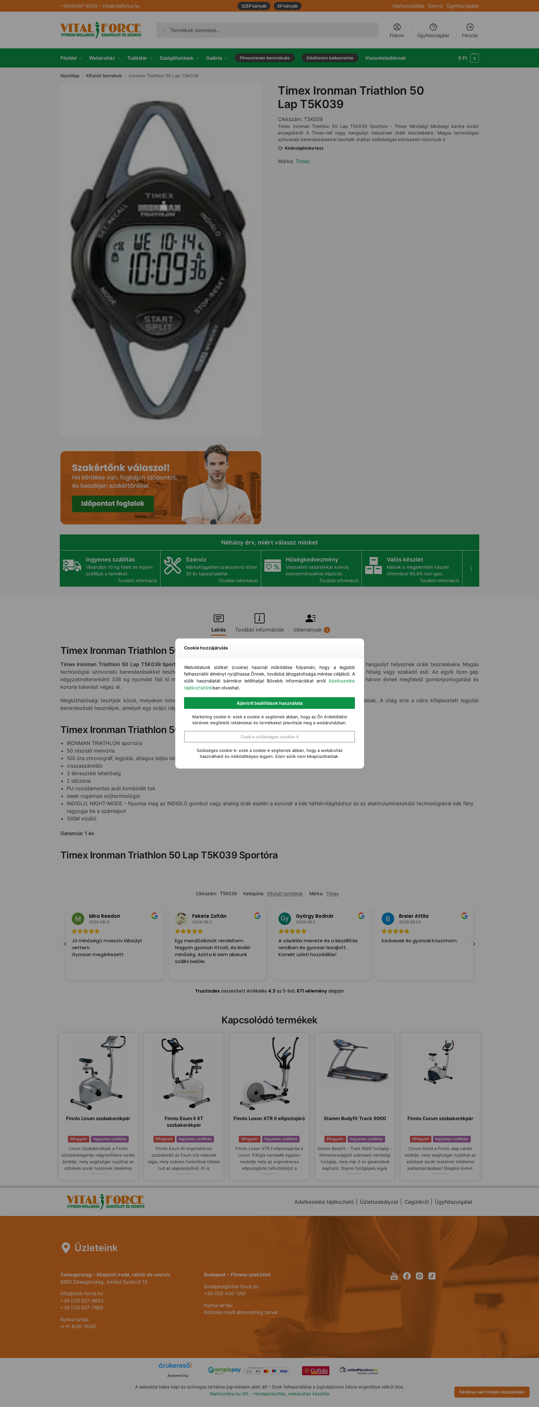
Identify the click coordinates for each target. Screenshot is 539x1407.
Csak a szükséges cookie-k (269, 736)
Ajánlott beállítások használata (270, 703)
